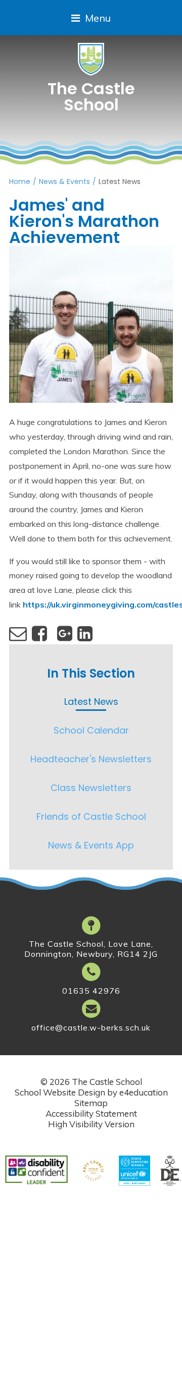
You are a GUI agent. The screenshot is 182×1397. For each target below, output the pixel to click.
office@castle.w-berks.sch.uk (91, 1027)
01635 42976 (91, 991)
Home (19, 181)
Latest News (120, 181)
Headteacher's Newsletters (91, 759)
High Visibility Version (91, 1124)
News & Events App (91, 845)
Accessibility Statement (91, 1113)
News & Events (64, 181)
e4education (143, 1092)
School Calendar (91, 730)
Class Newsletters (91, 787)
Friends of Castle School (91, 816)
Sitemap (91, 1103)
